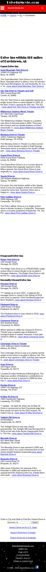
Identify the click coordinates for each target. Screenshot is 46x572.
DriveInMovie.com (23, 3)
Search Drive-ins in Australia (23, 538)
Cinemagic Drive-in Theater (14, 344)
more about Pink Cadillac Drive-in (20, 213)
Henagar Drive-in (9, 284)
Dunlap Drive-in (8, 385)
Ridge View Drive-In (10, 259)
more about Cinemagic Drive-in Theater (21, 360)
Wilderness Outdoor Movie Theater (17, 112)
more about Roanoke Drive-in (25, 475)
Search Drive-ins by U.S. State (23, 527)
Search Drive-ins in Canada (23, 533)
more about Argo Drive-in (18, 380)
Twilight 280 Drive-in (10, 417)
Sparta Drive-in (8, 176)
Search (13, 15)
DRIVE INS (23, 549)
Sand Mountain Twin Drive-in (14, 70)
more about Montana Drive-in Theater (23, 151)
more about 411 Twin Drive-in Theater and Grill (23, 107)
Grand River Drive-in (10, 155)
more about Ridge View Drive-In (25, 276)
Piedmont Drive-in (9, 304)
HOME (4, 15)
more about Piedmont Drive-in (22, 315)
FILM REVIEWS (23, 555)
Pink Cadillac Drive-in (11, 197)
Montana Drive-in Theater (13, 135)
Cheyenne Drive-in (10, 321)
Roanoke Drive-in (9, 459)
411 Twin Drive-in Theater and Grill (17, 91)
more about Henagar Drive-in (28, 300)
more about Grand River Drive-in (28, 171)
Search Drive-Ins (16, 8)
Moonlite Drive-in (9, 438)
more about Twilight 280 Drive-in (26, 434)
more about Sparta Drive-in (22, 192)
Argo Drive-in (7, 364)
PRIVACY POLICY (23, 558)
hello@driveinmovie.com (23, 546)
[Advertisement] (23, 36)
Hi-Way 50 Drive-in (9, 397)
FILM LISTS (23, 552)
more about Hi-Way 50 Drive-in (29, 413)
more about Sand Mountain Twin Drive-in (25, 86)
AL (21, 15)
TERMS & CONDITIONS (23, 561)
